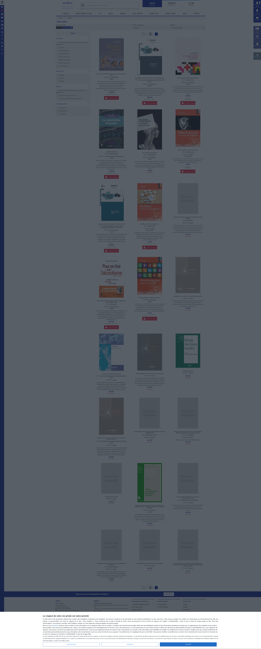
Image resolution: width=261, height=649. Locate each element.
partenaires (54, 625)
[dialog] (130, 630)
